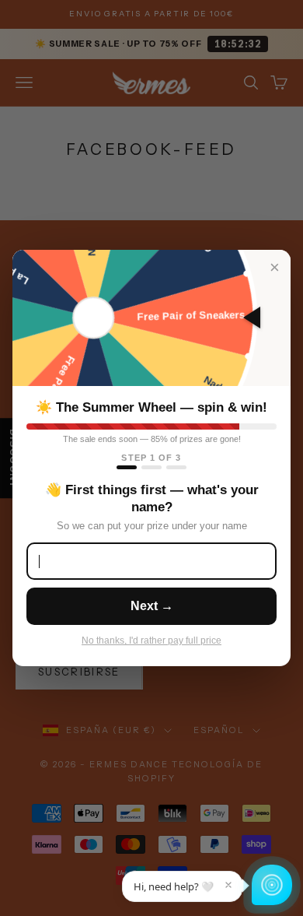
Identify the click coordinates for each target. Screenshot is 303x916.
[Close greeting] (228, 884)
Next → (152, 605)
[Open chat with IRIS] (272, 885)
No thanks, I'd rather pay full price (151, 640)
